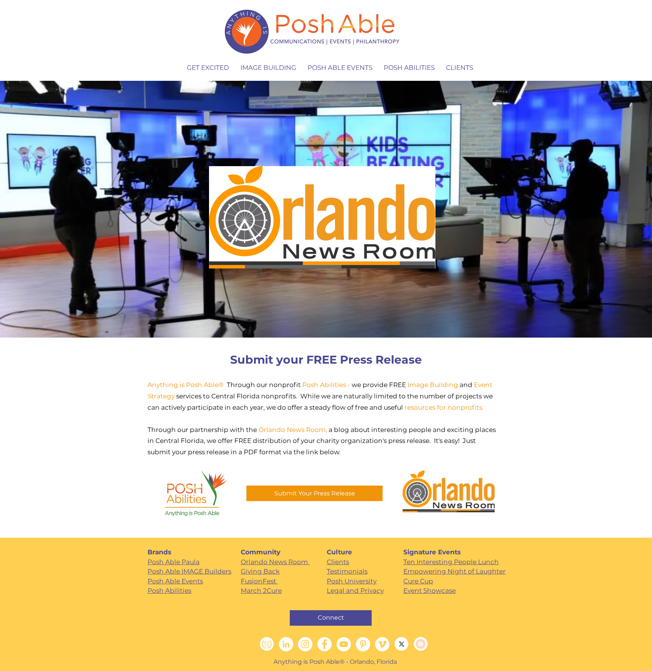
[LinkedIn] (286, 644)
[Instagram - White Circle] (305, 644)
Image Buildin (431, 385)
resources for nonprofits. (444, 407)
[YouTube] (344, 644)
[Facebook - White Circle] (324, 644)
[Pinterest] (363, 644)
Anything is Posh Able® (187, 385)
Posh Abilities (324, 385)
